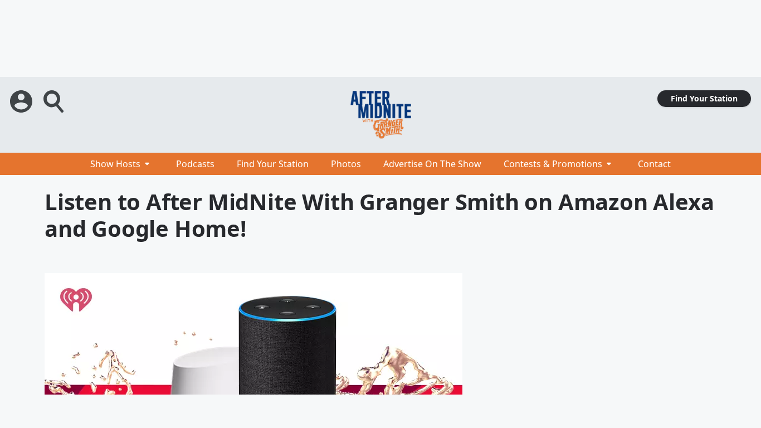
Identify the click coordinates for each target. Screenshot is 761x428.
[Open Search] (54, 101)
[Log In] (22, 101)
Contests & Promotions (553, 164)
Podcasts (195, 164)
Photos (346, 164)
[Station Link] (380, 115)
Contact (654, 164)
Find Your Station (704, 98)
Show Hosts (115, 164)
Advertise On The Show (432, 164)
